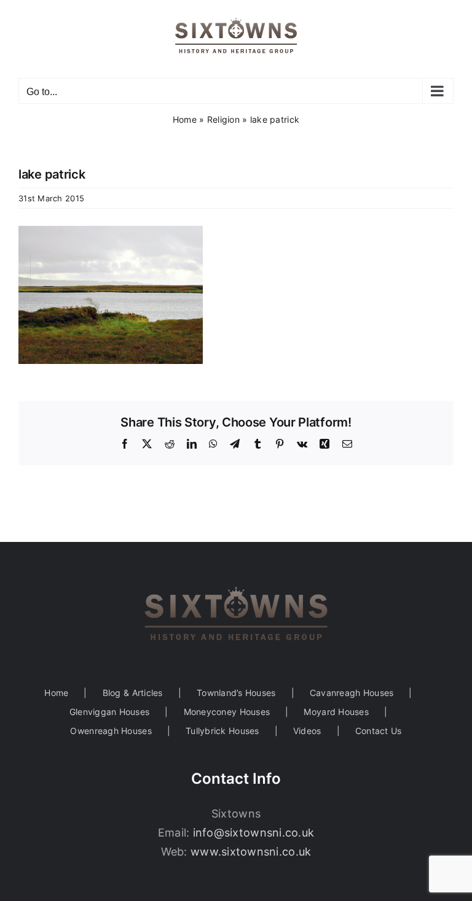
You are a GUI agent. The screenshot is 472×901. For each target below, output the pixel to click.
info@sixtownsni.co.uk (254, 832)
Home (185, 119)
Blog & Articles (133, 692)
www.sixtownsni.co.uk (251, 851)
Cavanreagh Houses (352, 692)
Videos (307, 730)
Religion (223, 119)
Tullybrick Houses (222, 730)
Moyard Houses (336, 711)
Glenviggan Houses (109, 711)
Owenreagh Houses (110, 730)
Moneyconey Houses (227, 711)
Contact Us (378, 730)
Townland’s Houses (236, 692)
